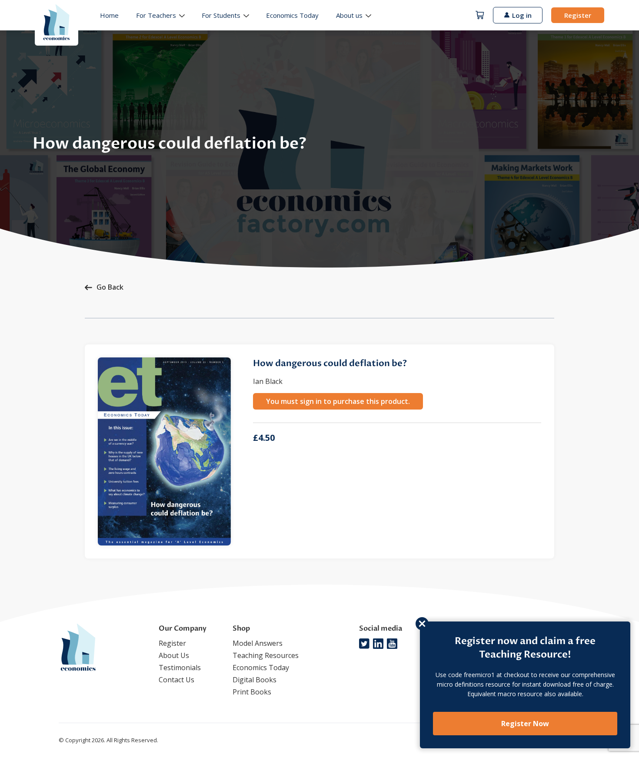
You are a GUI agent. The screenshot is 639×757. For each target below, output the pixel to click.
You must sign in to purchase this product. (338, 401)
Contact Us (176, 679)
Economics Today (292, 15)
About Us (174, 655)
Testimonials (180, 667)
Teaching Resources (266, 655)
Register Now (525, 723)
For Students (221, 15)
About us (349, 15)
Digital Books (254, 679)
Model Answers (258, 643)
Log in (522, 15)
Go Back (110, 287)
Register (577, 15)
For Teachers (156, 15)
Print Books (252, 692)
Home (109, 15)
